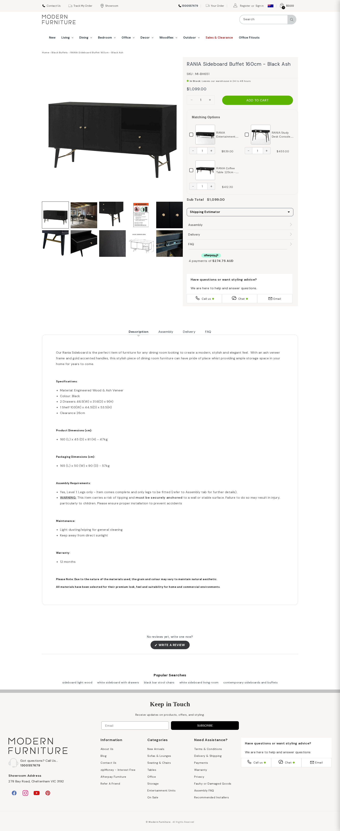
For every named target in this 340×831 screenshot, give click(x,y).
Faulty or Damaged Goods (212, 783)
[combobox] (267, 19)
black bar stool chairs (159, 682)
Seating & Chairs (159, 762)
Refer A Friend (110, 783)
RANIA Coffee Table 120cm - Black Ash (226, 172)
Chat (241, 298)
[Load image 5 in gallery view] (169, 215)
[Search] (291, 19)
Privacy (199, 776)
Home (45, 52)
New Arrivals (155, 749)
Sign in (260, 5)
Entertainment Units (161, 790)
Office (151, 776)
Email (277, 298)
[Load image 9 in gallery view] (141, 243)
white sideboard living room (199, 682)
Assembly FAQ (204, 790)
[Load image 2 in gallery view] (84, 215)
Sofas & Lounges (159, 756)
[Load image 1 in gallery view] (55, 215)
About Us (107, 749)
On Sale (152, 797)
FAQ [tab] (208, 332)
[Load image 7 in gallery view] (84, 243)
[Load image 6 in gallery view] (55, 243)
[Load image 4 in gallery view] (141, 215)
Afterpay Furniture (113, 776)
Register (245, 5)
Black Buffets (60, 52)
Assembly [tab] (165, 332)
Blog (103, 756)
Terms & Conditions (208, 749)
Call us (206, 298)
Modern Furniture (159, 822)
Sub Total (195, 200)
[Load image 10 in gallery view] (169, 243)
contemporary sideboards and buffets (250, 682)
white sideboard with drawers (118, 682)
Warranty (200, 770)
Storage (153, 783)
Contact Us (108, 762)
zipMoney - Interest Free (118, 770)
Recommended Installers (211, 797)
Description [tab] (139, 332)
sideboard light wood (77, 682)
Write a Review (174, 646)
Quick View (205, 134)
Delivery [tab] (189, 332)
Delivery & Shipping (208, 756)
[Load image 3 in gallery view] (112, 215)
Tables (151, 770)
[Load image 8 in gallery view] (112, 243)
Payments (201, 762)
